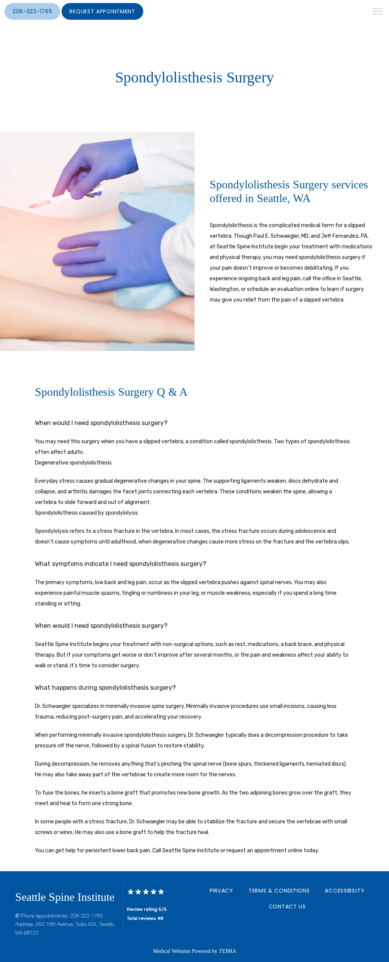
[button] (377, 12)
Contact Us (287, 906)
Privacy (221, 890)
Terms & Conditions (279, 890)
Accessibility (344, 890)
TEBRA (227, 951)
